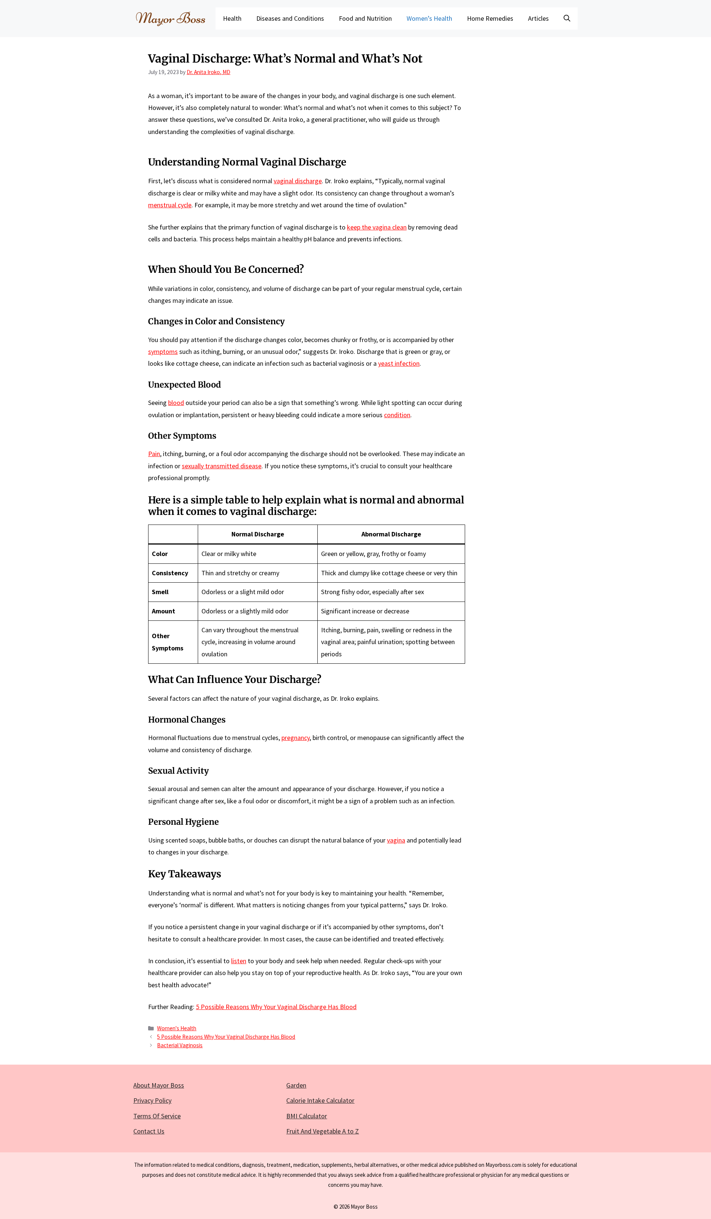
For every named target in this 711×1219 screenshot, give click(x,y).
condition (397, 415)
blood (176, 402)
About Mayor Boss (158, 1085)
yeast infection (399, 363)
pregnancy (295, 737)
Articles (538, 18)
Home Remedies (490, 18)
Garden (296, 1085)
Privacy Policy (152, 1100)
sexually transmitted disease (221, 466)
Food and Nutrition (365, 18)
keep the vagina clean (377, 227)
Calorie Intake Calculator (320, 1100)
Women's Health (176, 1028)
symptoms (163, 351)
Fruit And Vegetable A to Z (322, 1131)
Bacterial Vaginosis (180, 1045)
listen (238, 961)
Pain (154, 453)
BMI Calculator (306, 1116)
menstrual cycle (169, 205)
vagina (396, 840)
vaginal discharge (298, 181)
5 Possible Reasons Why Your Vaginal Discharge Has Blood (276, 1006)
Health (232, 18)
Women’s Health (429, 18)
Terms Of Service (157, 1116)
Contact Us (148, 1131)
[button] (567, 18)
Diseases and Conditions (290, 18)
